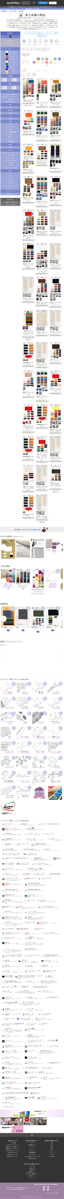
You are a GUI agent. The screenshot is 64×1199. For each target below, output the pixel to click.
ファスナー (51, 1150)
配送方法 (32, 1170)
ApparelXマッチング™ (12, 1156)
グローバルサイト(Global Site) (52, 1192)
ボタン (51, 1144)
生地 (52, 1143)
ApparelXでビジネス (12, 1152)
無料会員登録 (32, 1152)
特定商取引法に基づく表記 (44, 1184)
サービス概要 (13, 1143)
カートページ (32, 1146)
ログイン (53, 3)
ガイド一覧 (32, 1166)
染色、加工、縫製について (32, 1174)
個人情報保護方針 (54, 1184)
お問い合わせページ (22, 1187)
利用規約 (36, 1184)
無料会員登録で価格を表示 (28, 103)
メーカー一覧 (12, 11)
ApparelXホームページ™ (12, 1154)
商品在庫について (32, 1172)
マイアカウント (32, 1150)
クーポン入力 (32, 1154)
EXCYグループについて (12, 1144)
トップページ (32, 1143)
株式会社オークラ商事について (12, 1146)
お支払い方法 (32, 1168)
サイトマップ (32, 1177)
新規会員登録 (43, 3)
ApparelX (4, 11)
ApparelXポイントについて (12, 1150)
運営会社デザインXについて (12, 1148)
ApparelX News (32, 1158)
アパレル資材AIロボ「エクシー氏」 (32, 1156)
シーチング (51, 1154)
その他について (32, 1175)
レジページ (32, 1148)
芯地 (52, 1148)
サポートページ (37, 529)
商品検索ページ (32, 1144)
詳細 (38, 8)
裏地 (52, 1146)
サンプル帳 (51, 1156)
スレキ (51, 1152)
